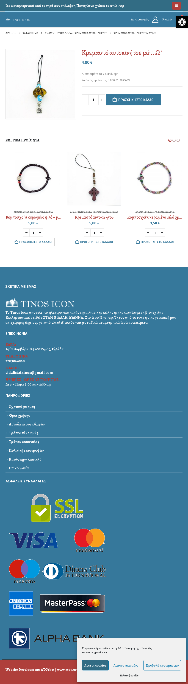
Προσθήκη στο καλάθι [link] (35, 242)
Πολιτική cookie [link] (129, 675)
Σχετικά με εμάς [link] (22, 406)
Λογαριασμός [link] (140, 19)
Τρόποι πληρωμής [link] (23, 433)
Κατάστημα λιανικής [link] (25, 459)
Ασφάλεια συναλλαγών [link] (27, 424)
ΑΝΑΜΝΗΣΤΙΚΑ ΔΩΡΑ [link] (24, 211)
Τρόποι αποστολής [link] (24, 441)
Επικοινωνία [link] (19, 468)
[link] (182, 22)
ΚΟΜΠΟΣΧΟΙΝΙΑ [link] (44, 211)
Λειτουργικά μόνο (125, 665)
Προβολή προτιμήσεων (162, 665)
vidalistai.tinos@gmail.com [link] (29, 372)
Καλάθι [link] (167, 19)
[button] (170, 140)
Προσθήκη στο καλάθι (136, 100)
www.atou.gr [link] (67, 669)
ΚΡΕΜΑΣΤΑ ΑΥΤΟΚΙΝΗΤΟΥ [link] (105, 211)
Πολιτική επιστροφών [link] (26, 450)
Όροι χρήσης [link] (19, 415)
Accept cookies (95, 665)
